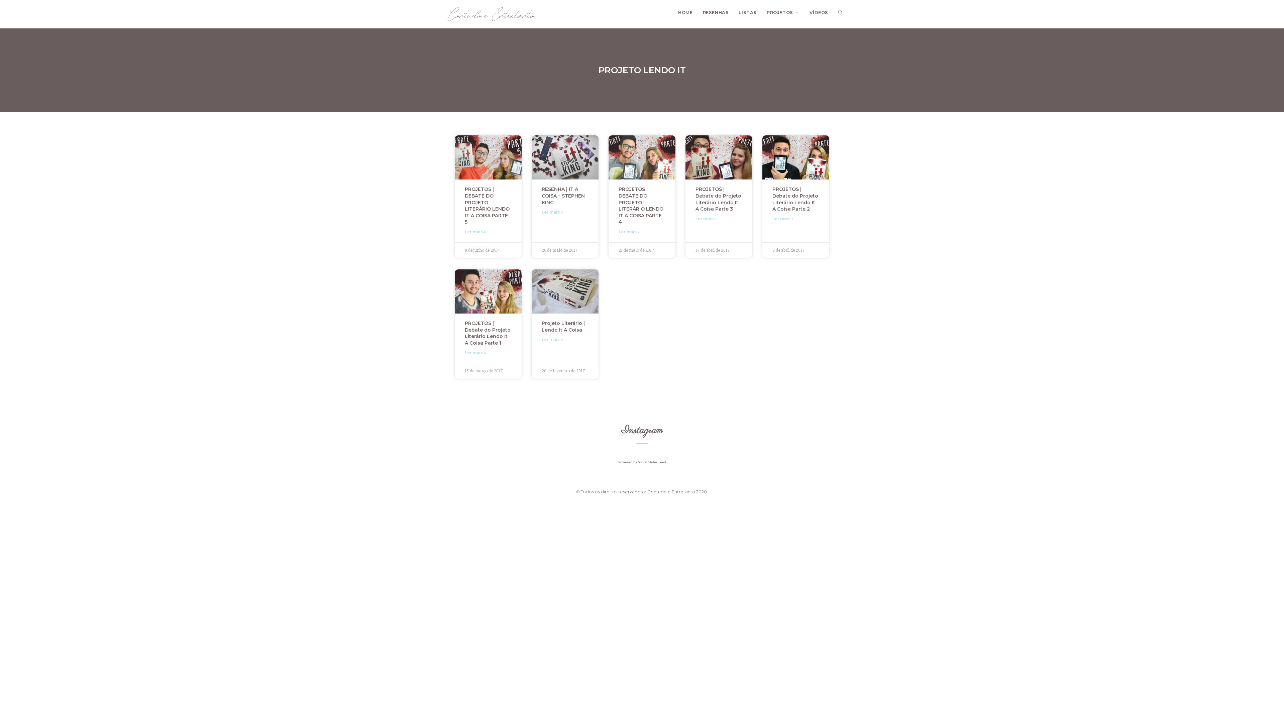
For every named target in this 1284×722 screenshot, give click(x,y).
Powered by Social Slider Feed (642, 462)
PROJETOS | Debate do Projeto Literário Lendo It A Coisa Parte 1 (488, 333)
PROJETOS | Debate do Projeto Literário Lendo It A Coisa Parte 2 (795, 199)
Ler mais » (475, 231)
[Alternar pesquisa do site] (840, 12)
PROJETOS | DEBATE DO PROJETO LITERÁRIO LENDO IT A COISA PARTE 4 (641, 205)
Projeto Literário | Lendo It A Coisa (563, 326)
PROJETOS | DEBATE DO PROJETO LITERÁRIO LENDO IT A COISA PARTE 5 (487, 205)
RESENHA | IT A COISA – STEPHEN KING (563, 195)
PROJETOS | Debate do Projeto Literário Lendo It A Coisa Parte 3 (718, 199)
